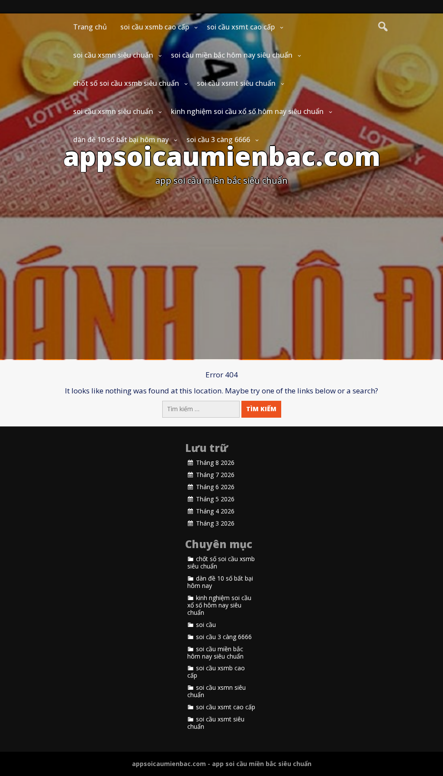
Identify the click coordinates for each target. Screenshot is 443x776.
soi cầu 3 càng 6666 (218, 139)
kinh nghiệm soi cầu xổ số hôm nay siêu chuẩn (247, 111)
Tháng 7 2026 (215, 475)
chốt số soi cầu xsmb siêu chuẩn (126, 83)
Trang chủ (90, 27)
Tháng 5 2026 (215, 499)
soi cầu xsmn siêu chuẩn (113, 55)
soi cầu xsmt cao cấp (241, 27)
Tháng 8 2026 (215, 463)
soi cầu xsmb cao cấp (154, 27)
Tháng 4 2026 (215, 511)
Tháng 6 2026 (215, 487)
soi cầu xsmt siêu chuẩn (236, 83)
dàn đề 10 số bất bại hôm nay (121, 139)
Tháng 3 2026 (215, 523)
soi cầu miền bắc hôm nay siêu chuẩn (231, 55)
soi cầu (206, 625)
